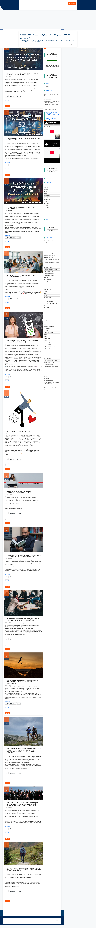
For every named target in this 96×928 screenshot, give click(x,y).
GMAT (37, 145)
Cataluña (12, 78)
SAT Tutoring (24, 444)
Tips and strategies (24, 152)
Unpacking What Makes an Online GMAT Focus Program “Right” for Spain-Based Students (51, 94)
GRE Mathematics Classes (49, 326)
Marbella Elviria (35, 82)
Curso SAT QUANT (17, 757)
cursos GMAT (10, 213)
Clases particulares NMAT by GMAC (50, 269)
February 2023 (47, 209)
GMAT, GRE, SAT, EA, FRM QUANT (50, 320)
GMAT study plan (33, 85)
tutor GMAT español (32, 152)
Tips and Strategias (12, 286)
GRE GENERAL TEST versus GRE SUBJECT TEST (15, 628)
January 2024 (46, 197)
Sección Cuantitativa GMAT (17, 155)
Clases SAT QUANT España (32, 438)
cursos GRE (46, 283)
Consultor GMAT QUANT (25, 358)
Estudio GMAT (15, 153)
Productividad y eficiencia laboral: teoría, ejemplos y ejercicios (20, 276)
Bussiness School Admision (49, 244)
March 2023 (46, 207)
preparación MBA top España (16, 361)
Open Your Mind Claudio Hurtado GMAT (51, 355)
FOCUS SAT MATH (26, 810)
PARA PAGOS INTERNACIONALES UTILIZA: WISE (52, 54)
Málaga (23, 82)
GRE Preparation (47, 328)
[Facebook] (60, 4)
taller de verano (47, 385)
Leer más (7, 106)
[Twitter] (62, 4)
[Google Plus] (67, 4)
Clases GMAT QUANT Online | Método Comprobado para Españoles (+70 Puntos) (23, 341)
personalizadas (20, 504)
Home (46, 42)
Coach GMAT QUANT (16, 358)
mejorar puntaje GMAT (35, 149)
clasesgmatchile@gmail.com (35, 3)
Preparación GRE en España (49, 362)
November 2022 (47, 211)
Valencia (22, 83)
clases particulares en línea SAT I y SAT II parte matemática (17, 816)
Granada (17, 82)
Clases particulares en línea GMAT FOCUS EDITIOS (17, 79)
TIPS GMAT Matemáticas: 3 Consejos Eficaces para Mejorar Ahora (32, 6)
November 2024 (47, 195)
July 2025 (45, 191)
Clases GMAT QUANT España (29, 435)
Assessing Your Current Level (49, 240)
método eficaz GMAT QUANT (17, 360)
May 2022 (46, 214)
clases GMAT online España (24, 78)
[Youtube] (65, 4)
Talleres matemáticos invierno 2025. (18, 432)
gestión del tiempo (30, 222)
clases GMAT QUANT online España (24, 357)
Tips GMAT (25, 155)
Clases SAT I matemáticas (21, 438)
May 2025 (46, 193)
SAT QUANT (20, 444)
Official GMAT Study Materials (49, 353)
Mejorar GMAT (37, 153)
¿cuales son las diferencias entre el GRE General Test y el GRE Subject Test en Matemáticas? (22, 619)
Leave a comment (9, 86)
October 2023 (46, 201)
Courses (55, 42)
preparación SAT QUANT (33, 816)
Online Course (72, 3)
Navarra (14, 83)
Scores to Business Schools (49, 380)
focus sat (21, 810)
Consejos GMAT (9, 153)
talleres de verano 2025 (10, 447)
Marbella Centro (29, 82)
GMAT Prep (8, 85)
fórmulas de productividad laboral (12, 287)
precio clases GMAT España (28, 360)
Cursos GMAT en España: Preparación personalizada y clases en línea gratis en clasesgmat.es (23, 555)
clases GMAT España (10, 691)
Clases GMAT (16, 78)
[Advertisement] (48, 19)
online (16, 504)
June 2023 (46, 205)
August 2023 (46, 203)
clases (7, 504)
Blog (70, 42)
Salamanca (19, 83)
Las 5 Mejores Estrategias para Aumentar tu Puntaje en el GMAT (21, 207)
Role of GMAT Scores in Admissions (50, 370)
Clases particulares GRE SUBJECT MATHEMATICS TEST (24, 874)
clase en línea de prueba (18, 435)
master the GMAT (47, 344)
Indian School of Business (48, 332)
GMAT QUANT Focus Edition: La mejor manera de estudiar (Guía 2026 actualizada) (22, 73)
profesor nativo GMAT (26, 361)
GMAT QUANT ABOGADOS (10, 82)
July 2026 (45, 185)
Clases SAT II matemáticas (29, 809)
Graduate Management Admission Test (26, 351)
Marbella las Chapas (9, 83)
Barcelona (8, 78)
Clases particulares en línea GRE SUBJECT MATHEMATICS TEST (18, 877)
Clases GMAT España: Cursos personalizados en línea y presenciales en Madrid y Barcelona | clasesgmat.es (22, 682)
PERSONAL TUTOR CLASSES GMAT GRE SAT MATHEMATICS (19, 150)
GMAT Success (12, 216)
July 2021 (45, 216)
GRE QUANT (14, 442)
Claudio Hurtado (9, 76)
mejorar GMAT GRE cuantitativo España (23, 149)
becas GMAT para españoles (11, 357)
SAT (45, 374)
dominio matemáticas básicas (12, 222)
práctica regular (13, 223)
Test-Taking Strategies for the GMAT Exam (13, 220)
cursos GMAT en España (10, 566)
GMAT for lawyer (28, 81)
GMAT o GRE (46, 307)
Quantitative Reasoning (9, 219)
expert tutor (33, 79)
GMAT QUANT (21, 85)
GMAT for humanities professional (18, 81)
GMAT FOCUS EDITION (26, 213)
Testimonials (64, 42)
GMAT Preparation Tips (36, 81)
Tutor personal (27, 286)
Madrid (20, 82)
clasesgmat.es (17, 762)
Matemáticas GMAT (30, 153)
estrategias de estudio (22, 222)
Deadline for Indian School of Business (51, 285)
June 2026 (46, 187)
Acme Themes (57, 920)
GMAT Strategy (27, 85)
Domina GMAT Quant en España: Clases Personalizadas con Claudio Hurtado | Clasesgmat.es (19, 492)
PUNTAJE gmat (19, 223)
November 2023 (47, 199)
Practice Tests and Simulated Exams (50, 360)
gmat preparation (14, 85)
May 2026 (46, 189)
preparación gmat (8, 155)
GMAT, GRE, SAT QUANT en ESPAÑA (11, 147)
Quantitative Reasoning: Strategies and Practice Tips (24, 219)
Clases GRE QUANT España (19, 623)
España (29, 79)
